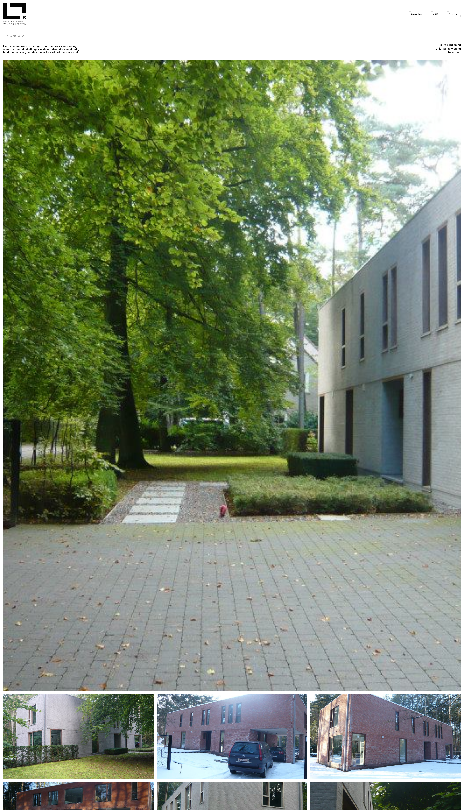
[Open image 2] (78, 736)
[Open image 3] (232, 736)
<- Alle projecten (13, 36)
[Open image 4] (385, 736)
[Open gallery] (232, 375)
